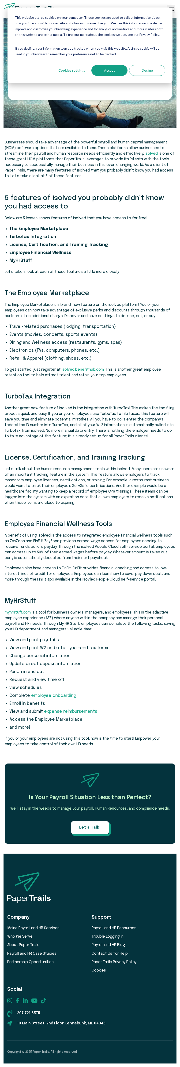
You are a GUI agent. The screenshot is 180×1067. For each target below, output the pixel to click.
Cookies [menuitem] (99, 970)
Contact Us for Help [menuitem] (110, 954)
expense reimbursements (70, 711)
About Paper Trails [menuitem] (23, 945)
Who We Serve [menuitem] (20, 937)
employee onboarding (53, 696)
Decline (147, 70)
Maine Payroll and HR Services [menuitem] (33, 928)
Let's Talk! (90, 827)
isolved (151, 154)
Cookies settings (71, 70)
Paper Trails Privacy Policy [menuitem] (114, 962)
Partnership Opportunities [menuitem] (30, 962)
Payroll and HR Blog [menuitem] (108, 945)
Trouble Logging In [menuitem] (108, 937)
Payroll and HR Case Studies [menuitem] (31, 954)
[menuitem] (9, 1000)
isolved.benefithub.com (83, 370)
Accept (109, 70)
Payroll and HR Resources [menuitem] (114, 928)
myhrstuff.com (18, 612)
